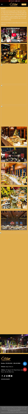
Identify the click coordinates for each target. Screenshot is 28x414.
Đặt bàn (24, 4)
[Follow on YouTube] (11, 376)
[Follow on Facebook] (2, 376)
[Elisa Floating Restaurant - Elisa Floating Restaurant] (14, 4)
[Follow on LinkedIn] (9, 376)
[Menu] (2, 4)
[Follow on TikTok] (4, 376)
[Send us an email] (7, 376)
